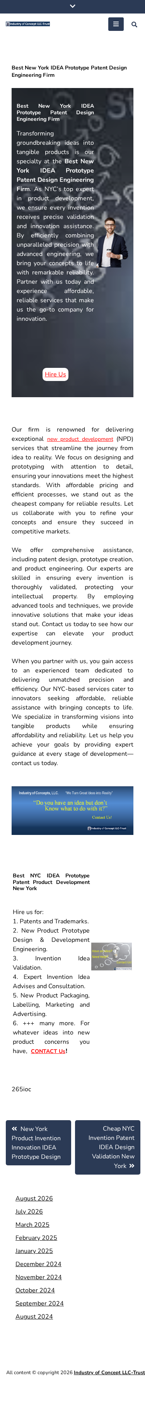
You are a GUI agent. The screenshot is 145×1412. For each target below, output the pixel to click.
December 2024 (38, 1264)
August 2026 (34, 1198)
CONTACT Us (48, 1051)
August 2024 (34, 1316)
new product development (80, 439)
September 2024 (39, 1303)
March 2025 (32, 1225)
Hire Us (55, 374)
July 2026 (29, 1211)
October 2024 (35, 1290)
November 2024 (38, 1277)
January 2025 (34, 1251)
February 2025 (36, 1238)
